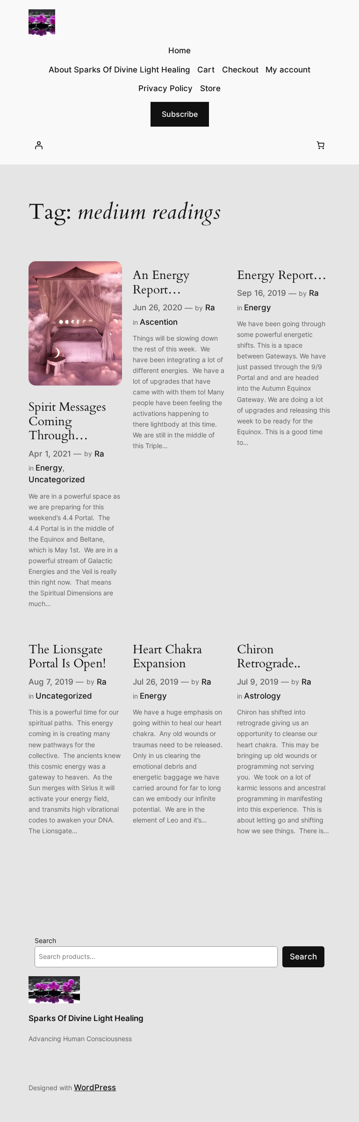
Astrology (262, 695)
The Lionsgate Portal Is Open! (67, 657)
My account (288, 69)
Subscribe (180, 114)
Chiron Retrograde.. (269, 657)
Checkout (240, 69)
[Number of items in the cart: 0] (320, 145)
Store (210, 88)
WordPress (95, 1087)
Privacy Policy (165, 88)
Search (45, 940)
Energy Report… (282, 275)
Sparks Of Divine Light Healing (86, 1018)
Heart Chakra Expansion (167, 657)
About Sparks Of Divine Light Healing (119, 69)
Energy (49, 467)
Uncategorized (57, 479)
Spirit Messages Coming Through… (67, 421)
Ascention (159, 322)
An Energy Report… (161, 282)
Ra (99, 453)
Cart (206, 69)
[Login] (38, 145)
